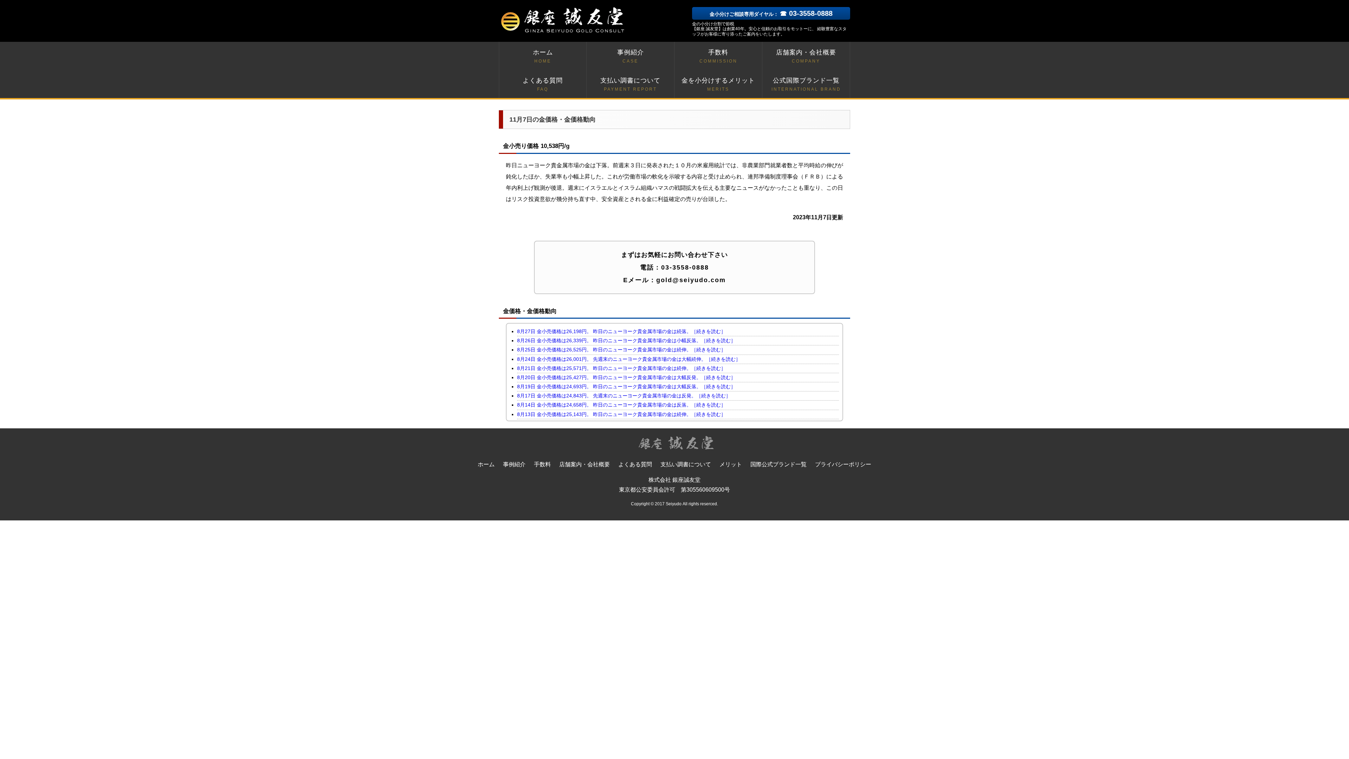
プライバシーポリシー (843, 464)
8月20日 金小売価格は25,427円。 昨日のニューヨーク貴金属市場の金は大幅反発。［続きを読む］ (626, 377)
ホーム (543, 56)
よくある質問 (543, 84)
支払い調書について (630, 84)
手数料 (718, 56)
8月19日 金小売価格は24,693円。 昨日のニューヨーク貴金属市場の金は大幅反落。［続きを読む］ (626, 386)
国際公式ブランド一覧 (778, 464)
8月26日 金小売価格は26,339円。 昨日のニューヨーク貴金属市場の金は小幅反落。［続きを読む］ (626, 340)
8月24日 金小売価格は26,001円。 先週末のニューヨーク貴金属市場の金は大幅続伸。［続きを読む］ (629, 359)
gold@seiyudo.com (691, 280)
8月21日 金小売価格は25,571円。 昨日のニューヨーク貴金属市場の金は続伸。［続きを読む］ (621, 368)
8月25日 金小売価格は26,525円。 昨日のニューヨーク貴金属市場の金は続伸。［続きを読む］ (621, 349)
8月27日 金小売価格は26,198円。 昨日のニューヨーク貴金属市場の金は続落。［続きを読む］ (621, 331)
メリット (730, 464)
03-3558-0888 (685, 267)
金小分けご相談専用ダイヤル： (771, 14)
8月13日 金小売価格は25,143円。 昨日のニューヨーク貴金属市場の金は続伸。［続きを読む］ (621, 414)
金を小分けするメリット (718, 84)
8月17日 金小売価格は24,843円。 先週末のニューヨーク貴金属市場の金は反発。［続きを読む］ (624, 395)
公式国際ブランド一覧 (806, 84)
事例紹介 (630, 56)
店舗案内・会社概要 (806, 56)
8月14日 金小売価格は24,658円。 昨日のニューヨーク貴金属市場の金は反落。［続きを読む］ (621, 405)
